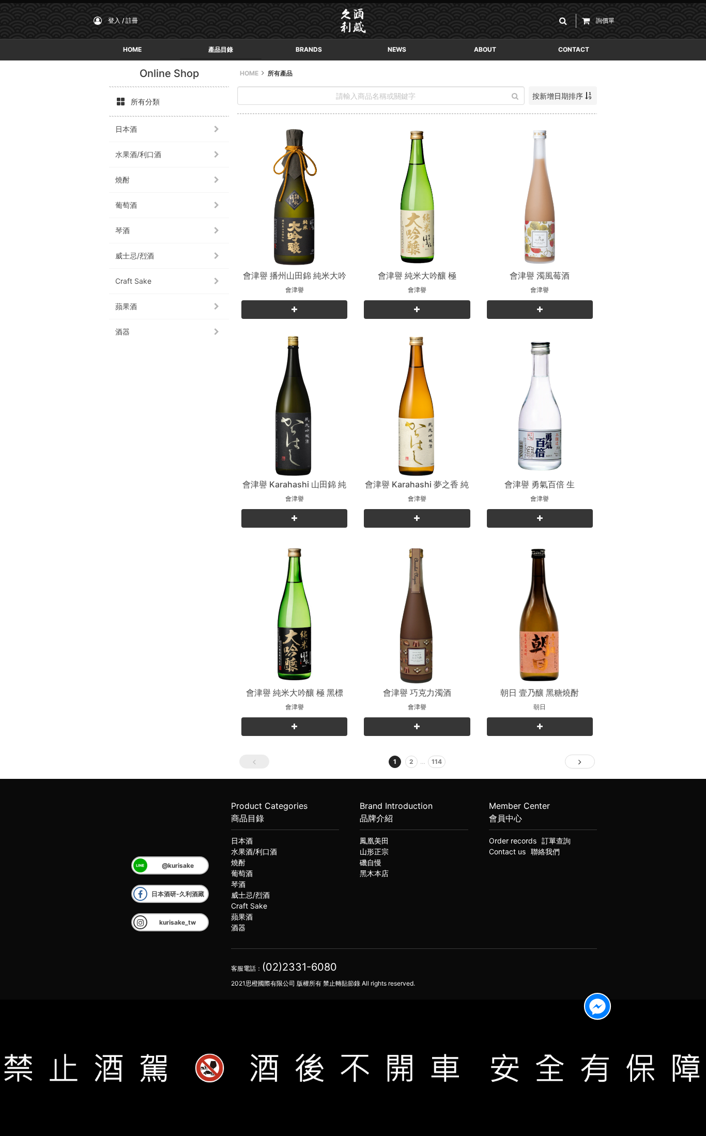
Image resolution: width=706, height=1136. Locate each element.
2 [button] (411, 761)
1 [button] (394, 761)
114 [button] (437, 761)
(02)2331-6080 (299, 967)
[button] (565, 21)
